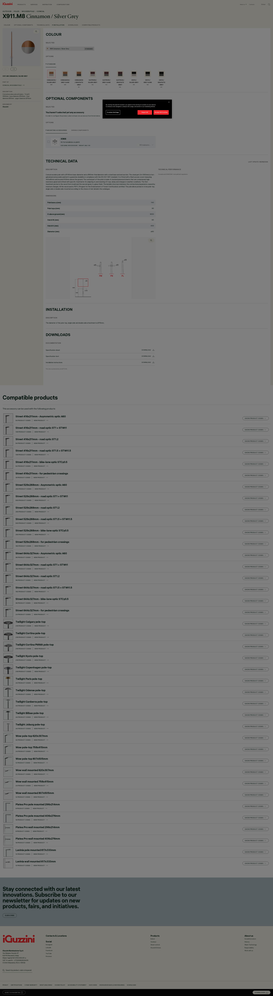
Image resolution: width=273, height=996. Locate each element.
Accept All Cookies (161, 112)
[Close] (169, 102)
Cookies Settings (113, 112)
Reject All (145, 112)
